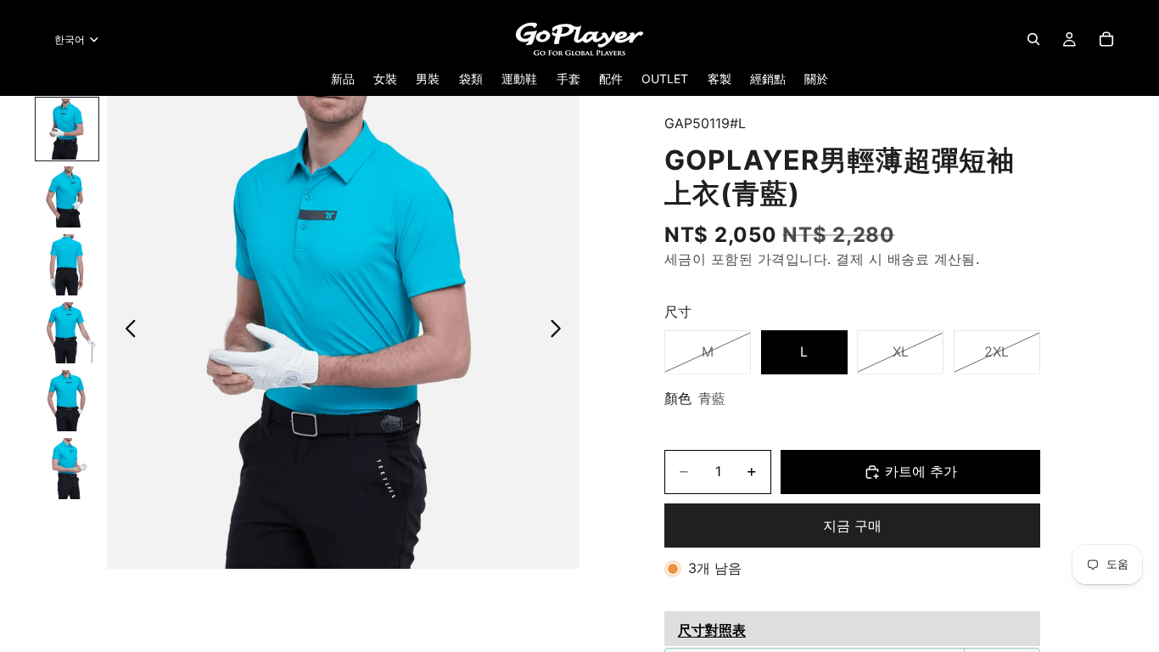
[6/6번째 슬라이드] (67, 468)
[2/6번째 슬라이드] (67, 197)
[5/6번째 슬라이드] (67, 400)
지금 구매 (852, 525)
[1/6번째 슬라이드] (67, 129)
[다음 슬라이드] (560, 332)
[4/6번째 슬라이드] (67, 332)
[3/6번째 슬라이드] (67, 264)
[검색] (1033, 39)
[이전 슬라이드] (126, 332)
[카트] (1106, 39)
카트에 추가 (921, 471)
